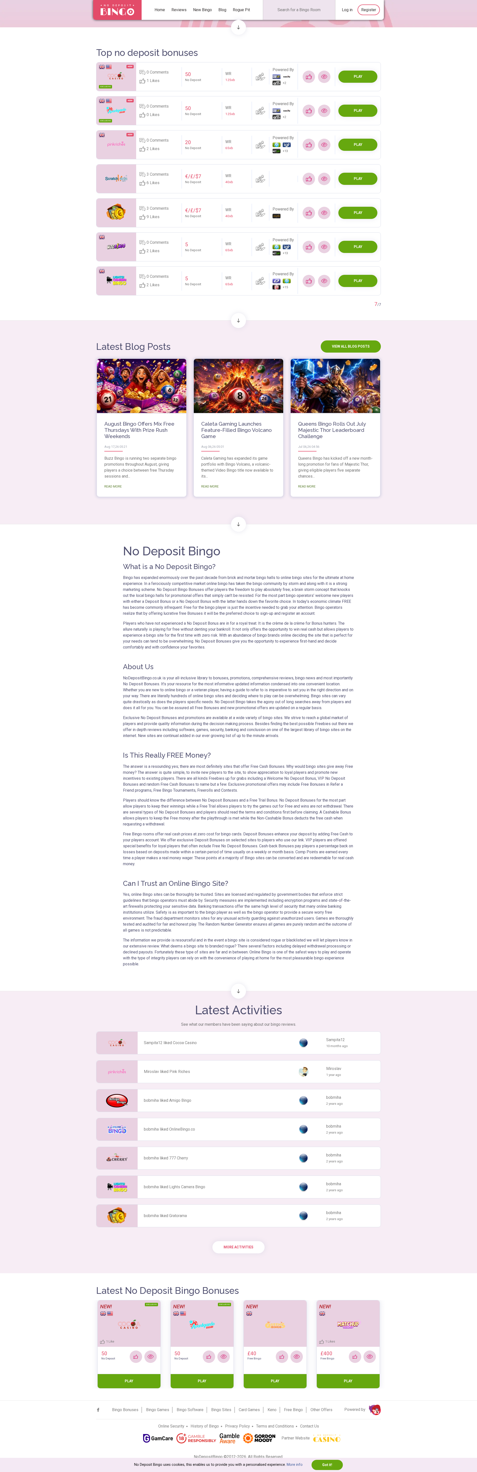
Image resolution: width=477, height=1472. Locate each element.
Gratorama (178, 1215)
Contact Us (309, 1426)
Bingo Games (157, 1409)
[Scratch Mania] (116, 178)
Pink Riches (179, 1071)
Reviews (179, 9)
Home (160, 9)
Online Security (171, 1426)
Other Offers (321, 1409)
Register (368, 9)
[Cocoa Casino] (116, 76)
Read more (113, 486)
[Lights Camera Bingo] (116, 280)
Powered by (355, 1409)
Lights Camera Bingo (187, 1187)
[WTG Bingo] (116, 246)
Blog (222, 9)
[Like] (309, 77)
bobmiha (151, 1100)
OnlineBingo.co (182, 1129)
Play (358, 77)
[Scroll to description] (238, 27)
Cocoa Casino (185, 1042)
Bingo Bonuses (125, 1409)
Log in (347, 9)
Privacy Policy (237, 1426)
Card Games (249, 1409)
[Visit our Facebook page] (98, 1410)
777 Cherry (178, 1158)
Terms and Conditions (275, 1426)
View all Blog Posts (351, 346)
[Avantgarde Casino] (116, 110)
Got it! (327, 1465)
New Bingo (202, 9)
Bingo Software (190, 1409)
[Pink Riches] (116, 144)
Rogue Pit (241, 9)
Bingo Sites (221, 1409)
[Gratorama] (116, 212)
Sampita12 (153, 1042)
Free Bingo (293, 1409)
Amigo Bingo (180, 1100)
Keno (272, 1409)
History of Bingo (205, 1426)
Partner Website (296, 1438)
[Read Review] (324, 77)
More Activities (238, 1247)
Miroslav (151, 1071)
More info (295, 1465)
